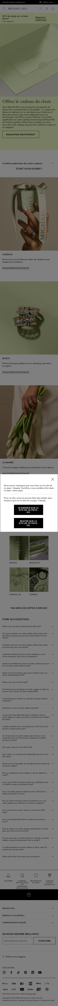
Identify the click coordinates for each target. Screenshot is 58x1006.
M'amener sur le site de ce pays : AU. (28, 509)
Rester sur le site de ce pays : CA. (28, 523)
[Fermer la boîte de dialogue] (52, 479)
